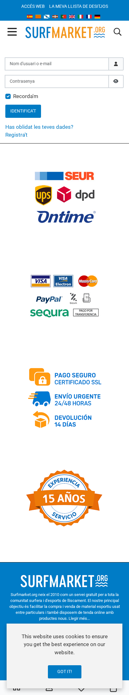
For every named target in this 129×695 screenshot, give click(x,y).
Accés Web (33, 6)
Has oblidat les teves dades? (39, 127)
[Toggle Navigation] (12, 32)
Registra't (16, 135)
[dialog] (64, 656)
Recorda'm (25, 96)
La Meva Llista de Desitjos (78, 6)
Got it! (64, 671)
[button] (117, 32)
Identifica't (23, 110)
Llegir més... (79, 618)
